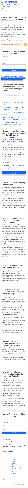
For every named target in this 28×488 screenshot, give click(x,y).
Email (8, 78)
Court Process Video (12, 79)
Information (7, 76)
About (4, 478)
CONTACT (3, 14)
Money (19, 76)
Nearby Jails (20, 79)
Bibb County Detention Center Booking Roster (14, 173)
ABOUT (2, 11)
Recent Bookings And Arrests (17, 40)
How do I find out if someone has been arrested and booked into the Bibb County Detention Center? (14, 97)
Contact (5, 479)
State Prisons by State (14, 465)
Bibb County (13, 39)
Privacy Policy (15, 484)
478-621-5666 (9, 144)
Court (2, 79)
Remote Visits (17, 78)
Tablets (12, 78)
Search (14, 70)
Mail (14, 76)
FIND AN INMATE (5, 9)
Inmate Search (4, 78)
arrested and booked (11, 141)
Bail (22, 76)
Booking (2, 76)
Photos (5, 79)
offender (4, 190)
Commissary (22, 78)
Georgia (7, 39)
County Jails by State (14, 459)
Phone (16, 76)
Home (2, 39)
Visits (11, 76)
